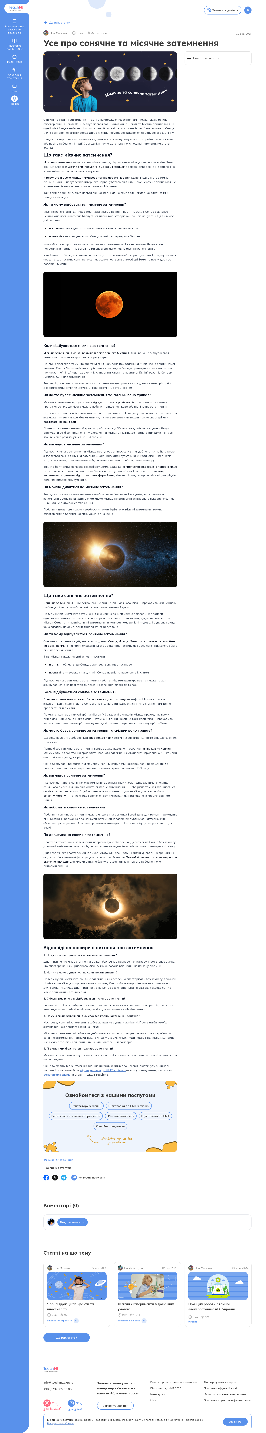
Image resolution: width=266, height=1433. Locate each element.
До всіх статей (66, 1337)
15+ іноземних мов (120, 1116)
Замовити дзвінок (115, 1405)
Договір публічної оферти (220, 1382)
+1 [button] (76, 1320)
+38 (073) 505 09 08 (57, 1389)
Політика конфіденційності (220, 1388)
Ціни (14, 91)
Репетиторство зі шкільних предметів (14, 29)
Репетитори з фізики (86, 1106)
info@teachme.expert (58, 1382)
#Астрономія (64, 1159)
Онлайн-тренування (110, 1126)
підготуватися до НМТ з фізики (103, 1070)
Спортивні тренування (14, 76)
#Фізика (48, 1159)
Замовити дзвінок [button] (225, 10)
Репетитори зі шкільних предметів (75, 1116)
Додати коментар (72, 1222)
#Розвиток (124, 1320)
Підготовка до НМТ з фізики (128, 1106)
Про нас (14, 104)
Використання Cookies (60, 1423)
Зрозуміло (235, 1421)
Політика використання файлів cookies (227, 1400)
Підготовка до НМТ (155, 1116)
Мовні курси (14, 62)
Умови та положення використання (225, 1394)
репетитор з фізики (57, 1074)
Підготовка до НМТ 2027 (15, 47)
